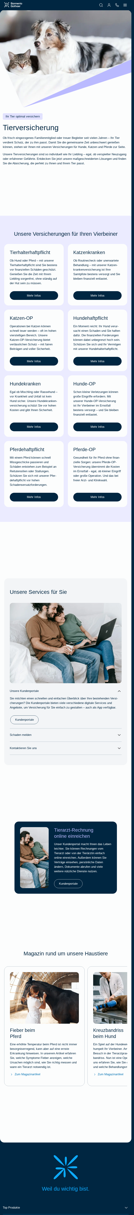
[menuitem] (101, 5)
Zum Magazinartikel (27, 1074)
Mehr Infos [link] (34, 295)
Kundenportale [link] (24, 719)
